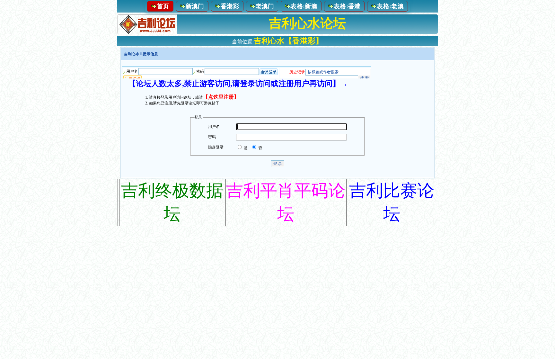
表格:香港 (347, 6)
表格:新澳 (303, 6)
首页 (163, 6)
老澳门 (265, 6)
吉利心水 (131, 54)
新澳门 (195, 6)
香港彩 (230, 6)
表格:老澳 (390, 6)
